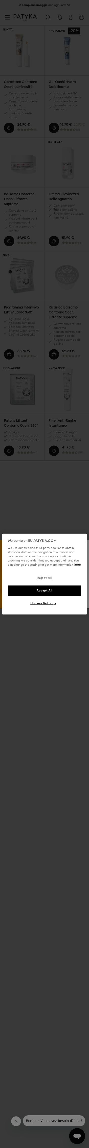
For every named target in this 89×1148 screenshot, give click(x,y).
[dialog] (44, 574)
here (77, 564)
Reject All (44, 578)
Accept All (44, 590)
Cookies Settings (43, 603)
